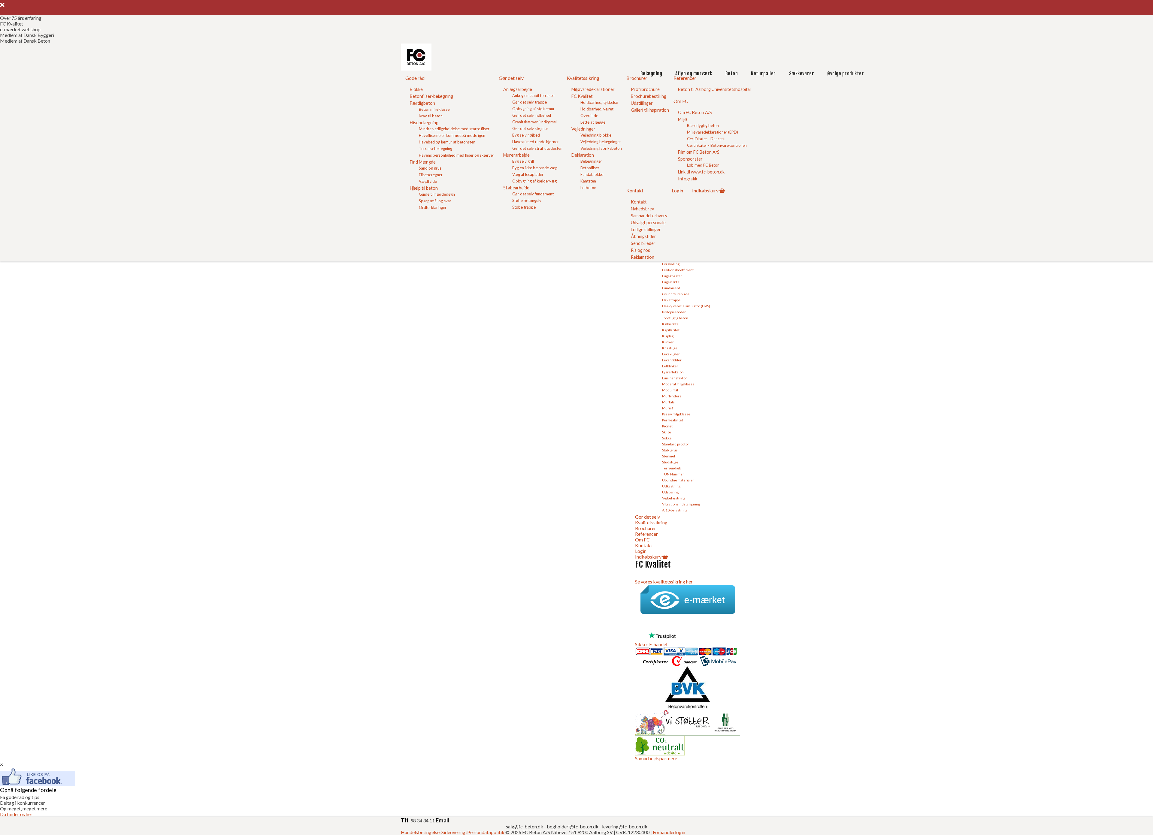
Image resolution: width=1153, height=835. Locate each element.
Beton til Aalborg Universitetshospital (714, 89)
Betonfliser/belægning (431, 96)
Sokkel (667, 438)
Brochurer (636, 78)
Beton (731, 74)
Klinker (668, 342)
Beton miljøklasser (435, 109)
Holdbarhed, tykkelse (599, 102)
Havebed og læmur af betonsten (447, 142)
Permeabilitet (672, 420)
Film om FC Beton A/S (698, 152)
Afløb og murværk (693, 74)
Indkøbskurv (705, 190)
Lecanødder (672, 360)
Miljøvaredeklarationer (593, 89)
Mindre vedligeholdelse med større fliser (454, 128)
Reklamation (642, 257)
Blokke (416, 89)
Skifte (666, 432)
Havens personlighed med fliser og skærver (456, 155)
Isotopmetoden (674, 312)
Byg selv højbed (526, 135)
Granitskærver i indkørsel (534, 121)
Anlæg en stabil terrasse (533, 95)
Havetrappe (671, 300)
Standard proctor (675, 444)
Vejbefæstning (673, 498)
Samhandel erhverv (649, 215)
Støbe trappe (524, 207)
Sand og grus (430, 168)
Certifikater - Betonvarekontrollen (717, 145)
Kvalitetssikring (583, 78)
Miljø (682, 119)
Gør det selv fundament (533, 193)
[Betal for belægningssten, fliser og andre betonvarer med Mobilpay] (718, 663)
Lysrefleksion (673, 372)
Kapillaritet (670, 330)
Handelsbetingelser (421, 832)
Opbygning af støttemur (533, 108)
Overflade (589, 115)
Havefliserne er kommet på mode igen (452, 135)
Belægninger (591, 161)
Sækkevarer (801, 74)
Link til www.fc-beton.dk (701, 171)
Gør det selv (511, 78)
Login (677, 190)
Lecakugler (671, 354)
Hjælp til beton (424, 188)
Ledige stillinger (646, 229)
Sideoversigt (454, 832)
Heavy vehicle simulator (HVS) (686, 306)
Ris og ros (640, 250)
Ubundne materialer (678, 480)
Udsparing (670, 492)
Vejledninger (583, 128)
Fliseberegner (431, 174)
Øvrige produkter (845, 74)
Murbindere (672, 396)
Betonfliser (589, 167)
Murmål (668, 408)
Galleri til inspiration (650, 110)
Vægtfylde (428, 181)
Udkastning (671, 486)
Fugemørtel (671, 282)
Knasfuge (669, 348)
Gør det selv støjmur (530, 128)
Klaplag (667, 336)
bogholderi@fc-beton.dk (572, 826)
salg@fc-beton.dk (525, 826)
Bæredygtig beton (703, 125)
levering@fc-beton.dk (624, 826)
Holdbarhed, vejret (596, 109)
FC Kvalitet (582, 96)
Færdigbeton (422, 103)
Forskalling (670, 264)
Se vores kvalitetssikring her (664, 581)
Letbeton (588, 187)
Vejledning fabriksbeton (601, 148)
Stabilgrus (670, 450)
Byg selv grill (523, 161)
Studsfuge (670, 462)
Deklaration (582, 155)
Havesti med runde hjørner (535, 141)
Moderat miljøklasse (678, 384)
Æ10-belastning (674, 510)
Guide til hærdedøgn (437, 194)
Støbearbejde (516, 187)
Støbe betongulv (526, 200)
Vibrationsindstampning (681, 504)
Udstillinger (642, 103)
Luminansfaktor (674, 378)
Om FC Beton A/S (695, 112)
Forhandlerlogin (669, 832)
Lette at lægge (592, 122)
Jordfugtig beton (675, 318)
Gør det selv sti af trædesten (537, 148)
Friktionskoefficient (678, 270)
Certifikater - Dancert (706, 138)
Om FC (680, 101)
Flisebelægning (424, 122)
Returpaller (763, 74)
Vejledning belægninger (600, 141)
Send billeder (643, 243)
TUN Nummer (673, 474)
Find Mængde (423, 161)
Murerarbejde (516, 155)
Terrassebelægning (435, 148)
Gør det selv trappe (529, 102)
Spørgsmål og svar (435, 200)
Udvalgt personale (648, 222)
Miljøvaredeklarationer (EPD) (712, 132)
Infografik (687, 178)
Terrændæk (671, 468)
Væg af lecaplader (527, 174)
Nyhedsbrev (642, 208)
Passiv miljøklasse (676, 414)
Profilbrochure (645, 89)
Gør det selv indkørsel (531, 115)
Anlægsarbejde (517, 89)
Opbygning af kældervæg (534, 181)
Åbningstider (643, 236)
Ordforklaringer (432, 207)
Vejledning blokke (595, 135)
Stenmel (668, 456)
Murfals (668, 402)
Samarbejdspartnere (656, 758)
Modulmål (670, 390)
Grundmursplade (675, 294)
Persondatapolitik (485, 832)
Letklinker (670, 366)
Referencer (684, 78)
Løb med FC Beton (703, 165)
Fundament (671, 288)
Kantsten (588, 181)
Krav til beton (431, 115)
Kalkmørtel (670, 324)
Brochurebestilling (648, 96)
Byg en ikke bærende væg (534, 167)
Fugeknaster (672, 276)
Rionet (667, 426)
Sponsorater (690, 158)
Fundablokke (591, 174)
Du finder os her (16, 814)
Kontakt (634, 190)
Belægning (651, 74)
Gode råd (415, 78)
